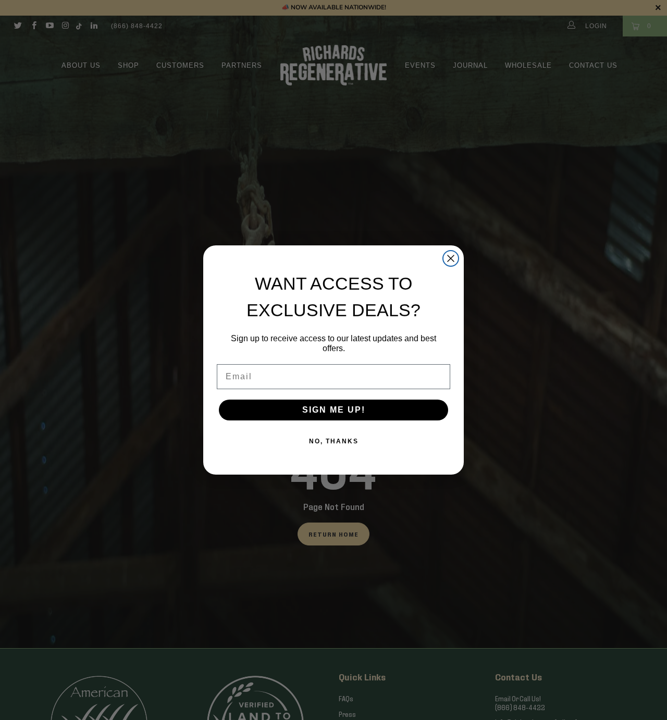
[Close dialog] (451, 258)
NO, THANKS (334, 441)
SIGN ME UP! (333, 409)
